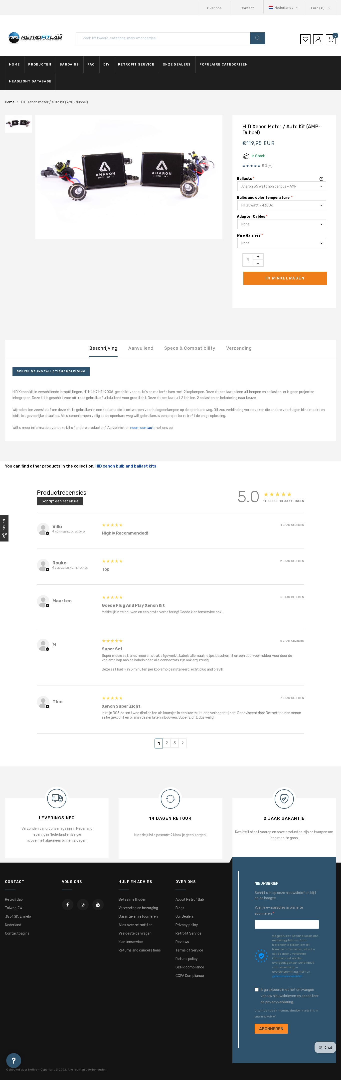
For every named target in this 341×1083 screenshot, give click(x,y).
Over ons (214, 8)
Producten (39, 64)
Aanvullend (141, 348)
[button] (284, 7)
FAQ (91, 64)
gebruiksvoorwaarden (287, 976)
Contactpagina (17, 933)
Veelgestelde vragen (135, 933)
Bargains (69, 64)
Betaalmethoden (132, 899)
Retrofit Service (188, 933)
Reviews (182, 942)
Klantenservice (131, 942)
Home (14, 64)
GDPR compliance (189, 967)
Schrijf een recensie (60, 501)
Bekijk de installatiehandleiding (51, 371)
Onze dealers (177, 64)
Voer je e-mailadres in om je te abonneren (279, 910)
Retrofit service (136, 64)
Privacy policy (186, 925)
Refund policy (186, 959)
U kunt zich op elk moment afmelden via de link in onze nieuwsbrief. (286, 1013)
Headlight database (30, 81)
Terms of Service (189, 950)
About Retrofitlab (189, 899)
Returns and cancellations (140, 950)
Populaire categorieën (223, 64)
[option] (128, 177)
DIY (106, 64)
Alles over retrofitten (136, 925)
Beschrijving (103, 348)
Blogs (179, 908)
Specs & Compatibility (189, 348)
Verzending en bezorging (138, 908)
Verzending (239, 348)
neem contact (142, 428)
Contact (247, 8)
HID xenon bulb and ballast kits (125, 466)
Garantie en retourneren (138, 916)
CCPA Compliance (189, 976)
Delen (4, 524)
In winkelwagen (285, 278)
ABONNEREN (271, 1028)
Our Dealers (184, 916)
